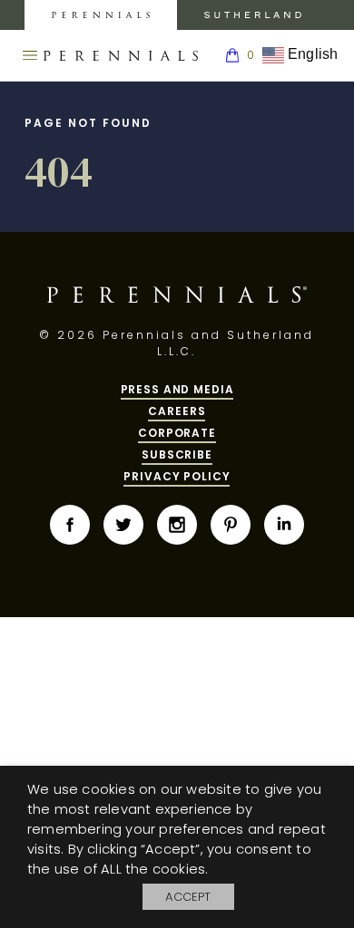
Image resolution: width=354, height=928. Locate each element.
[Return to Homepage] (121, 56)
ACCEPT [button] (188, 896)
